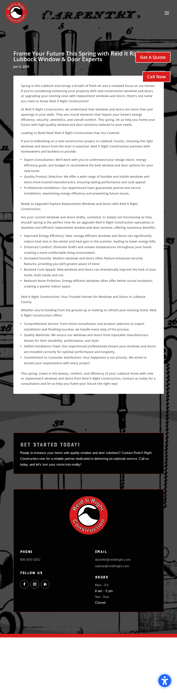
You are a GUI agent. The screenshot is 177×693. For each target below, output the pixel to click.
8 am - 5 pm (104, 591)
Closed (100, 602)
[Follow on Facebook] (24, 584)
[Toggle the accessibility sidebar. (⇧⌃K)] (165, 681)
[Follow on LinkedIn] (45, 584)
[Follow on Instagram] (34, 584)
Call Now (156, 77)
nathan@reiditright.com (112, 566)
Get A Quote (153, 57)
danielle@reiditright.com (113, 559)
